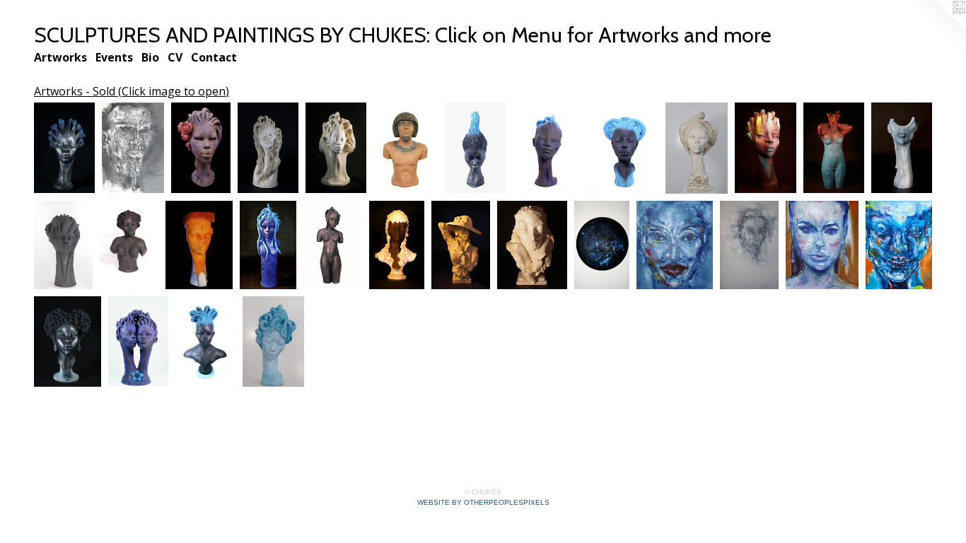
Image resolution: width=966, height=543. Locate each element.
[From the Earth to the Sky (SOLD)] (475, 148)
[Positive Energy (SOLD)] (268, 148)
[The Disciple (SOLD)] (133, 148)
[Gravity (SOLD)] (63, 245)
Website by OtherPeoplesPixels (483, 502)
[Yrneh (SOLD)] (765, 148)
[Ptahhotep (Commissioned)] (405, 148)
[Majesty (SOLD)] (696, 148)
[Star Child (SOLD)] (64, 148)
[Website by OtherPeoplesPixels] (937, 28)
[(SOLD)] (129, 245)
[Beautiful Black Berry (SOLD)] (67, 341)
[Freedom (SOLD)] (138, 341)
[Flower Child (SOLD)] (200, 148)
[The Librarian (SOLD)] (675, 245)
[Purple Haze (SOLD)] (205, 341)
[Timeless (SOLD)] (460, 245)
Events (114, 57)
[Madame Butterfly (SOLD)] (273, 341)
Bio (150, 57)
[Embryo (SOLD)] (335, 148)
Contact (214, 57)
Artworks (60, 57)
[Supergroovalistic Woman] (833, 148)
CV (175, 57)
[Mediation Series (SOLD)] (547, 148)
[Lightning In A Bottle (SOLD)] (901, 148)
